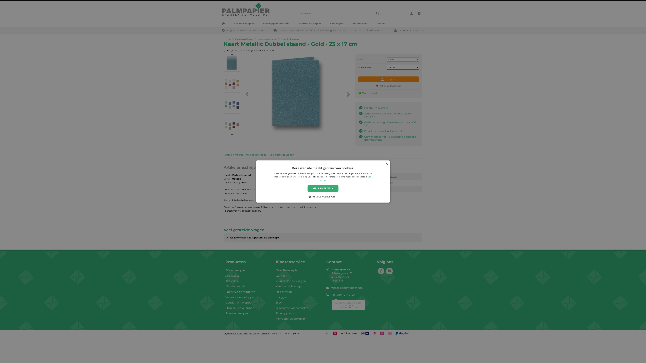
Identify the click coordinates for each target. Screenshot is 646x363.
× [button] (386, 164)
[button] (323, 196)
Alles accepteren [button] (323, 188)
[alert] (323, 181)
